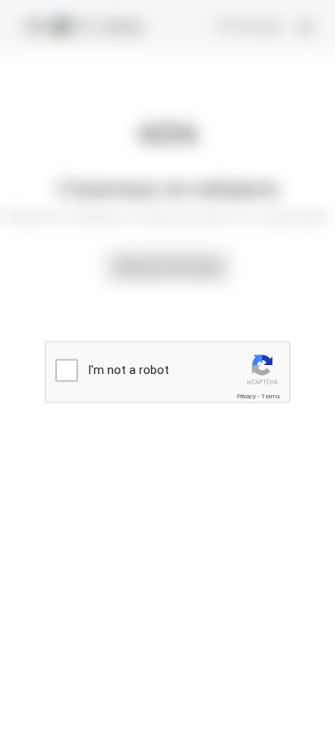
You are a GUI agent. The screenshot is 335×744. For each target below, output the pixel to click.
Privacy (246, 396)
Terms (271, 396)
